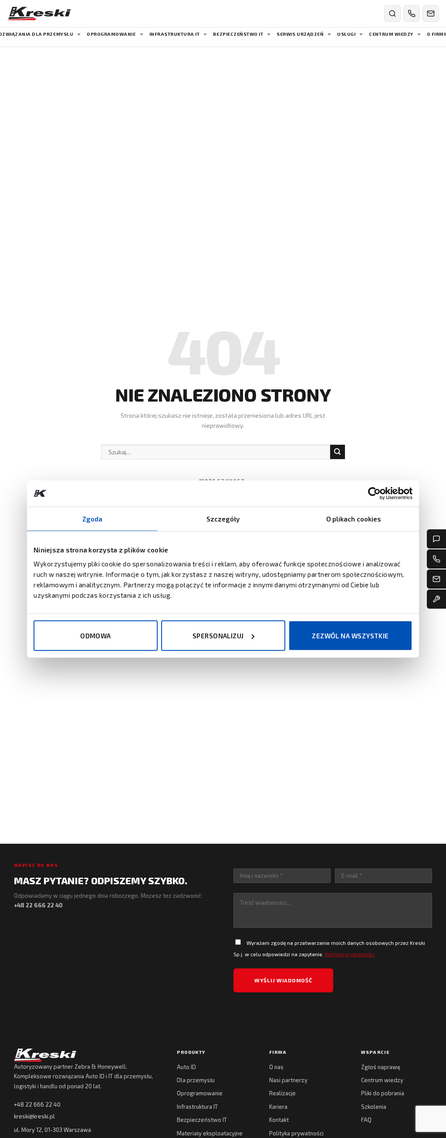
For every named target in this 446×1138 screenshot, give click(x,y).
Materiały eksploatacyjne (210, 1133)
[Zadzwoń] (411, 13)
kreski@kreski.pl (34, 1116)
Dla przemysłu (196, 1080)
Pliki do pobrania (382, 1093)
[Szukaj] (392, 13)
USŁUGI (346, 34)
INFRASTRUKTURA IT (174, 34)
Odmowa (95, 635)
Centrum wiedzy (382, 1080)
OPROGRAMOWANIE (111, 34)
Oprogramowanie (200, 1093)
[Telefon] (436, 559)
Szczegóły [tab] (223, 519)
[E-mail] (436, 579)
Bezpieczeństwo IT (202, 1119)
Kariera (278, 1106)
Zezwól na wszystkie (350, 635)
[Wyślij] (337, 452)
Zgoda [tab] (92, 519)
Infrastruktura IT (197, 1106)
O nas (276, 1066)
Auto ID (186, 1066)
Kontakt (279, 1119)
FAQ (366, 1119)
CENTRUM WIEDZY (391, 34)
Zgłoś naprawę (380, 1066)
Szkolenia (373, 1106)
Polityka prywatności (350, 954)
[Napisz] (430, 13)
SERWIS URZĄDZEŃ (300, 34)
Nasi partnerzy (288, 1080)
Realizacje (282, 1093)
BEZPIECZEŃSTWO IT (238, 34)
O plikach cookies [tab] (354, 519)
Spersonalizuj (218, 635)
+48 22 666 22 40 (37, 1104)
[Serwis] (436, 599)
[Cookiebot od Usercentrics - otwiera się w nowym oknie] (374, 493)
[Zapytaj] (436, 539)
